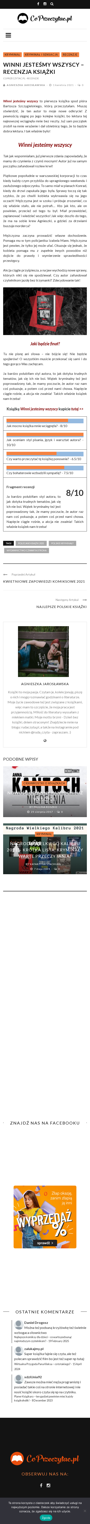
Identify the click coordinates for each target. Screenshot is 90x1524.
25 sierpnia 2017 (42, 811)
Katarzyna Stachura (45, 864)
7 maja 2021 (42, 868)
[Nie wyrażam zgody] (85, 1511)
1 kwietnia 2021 (63, 85)
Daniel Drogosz (36, 1322)
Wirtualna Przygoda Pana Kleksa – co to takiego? (42, 1364)
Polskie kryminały (62, 543)
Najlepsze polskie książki (61, 607)
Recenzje (70, 54)
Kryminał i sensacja (41, 54)
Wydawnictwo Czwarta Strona (26, 550)
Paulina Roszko (45, 807)
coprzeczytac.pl (14, 78)
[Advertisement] (38, 1279)
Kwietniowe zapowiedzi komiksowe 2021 (44, 581)
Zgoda (46, 1517)
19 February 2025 (58, 1341)
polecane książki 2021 (31, 543)
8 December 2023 (42, 1400)
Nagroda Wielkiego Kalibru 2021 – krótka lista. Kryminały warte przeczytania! (45, 850)
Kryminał (12, 54)
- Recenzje (32, 78)
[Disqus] (45, 951)
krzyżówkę (61, 1328)
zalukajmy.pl (34, 1349)
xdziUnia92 (33, 1377)
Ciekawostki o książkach (44, 783)
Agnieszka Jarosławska (26, 85)
